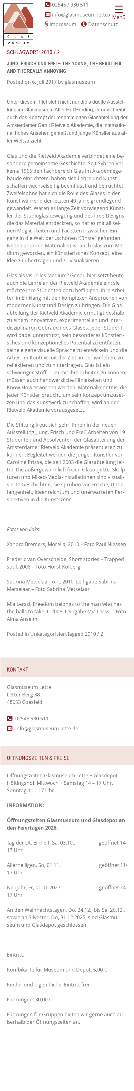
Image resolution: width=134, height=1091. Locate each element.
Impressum (63, 24)
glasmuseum (80, 81)
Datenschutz (103, 24)
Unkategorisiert (48, 633)
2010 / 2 (94, 633)
